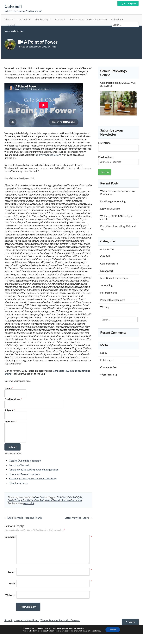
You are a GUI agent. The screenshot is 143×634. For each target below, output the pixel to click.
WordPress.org (108, 374)
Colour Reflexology (110, 82)
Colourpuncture (109, 263)
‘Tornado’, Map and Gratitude (24, 474)
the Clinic (23, 19)
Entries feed (106, 360)
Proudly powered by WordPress (21, 620)
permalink (28, 503)
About (7, 19)
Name (11, 572)
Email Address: (13, 399)
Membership (41, 19)
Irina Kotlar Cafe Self (32, 500)
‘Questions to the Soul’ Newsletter (88, 19)
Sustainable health (71, 500)
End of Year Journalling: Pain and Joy (118, 228)
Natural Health (108, 292)
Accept (113, 629)
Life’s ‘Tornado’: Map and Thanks (23, 517)
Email (12, 583)
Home (6, 31)
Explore (59, 19)
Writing (104, 307)
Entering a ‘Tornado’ (20, 465)
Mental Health (52, 500)
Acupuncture (107, 249)
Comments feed (108, 367)
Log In (122, 3)
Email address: (106, 157)
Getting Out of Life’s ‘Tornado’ (25, 460)
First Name (104, 142)
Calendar (116, 19)
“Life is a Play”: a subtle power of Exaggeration (34, 469)
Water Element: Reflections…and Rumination (118, 193)
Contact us (12, 25)
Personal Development (112, 299)
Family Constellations (49, 154)
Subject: (9, 410)
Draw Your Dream (110, 208)
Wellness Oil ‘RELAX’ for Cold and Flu (116, 217)
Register (132, 3)
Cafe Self (13, 6)
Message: (10, 421)
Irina (53, 46)
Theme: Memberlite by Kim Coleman (60, 620)
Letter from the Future (78, 517)
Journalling (106, 285)
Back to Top (131, 624)
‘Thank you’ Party (18, 482)
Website (10, 594)
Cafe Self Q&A (74, 497)
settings (96, 631)
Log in (103, 352)
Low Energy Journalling (113, 201)
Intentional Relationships (114, 278)
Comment (9, 536)
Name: (8, 387)
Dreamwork (106, 270)
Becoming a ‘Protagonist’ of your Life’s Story (33, 478)
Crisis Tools (13, 500)
